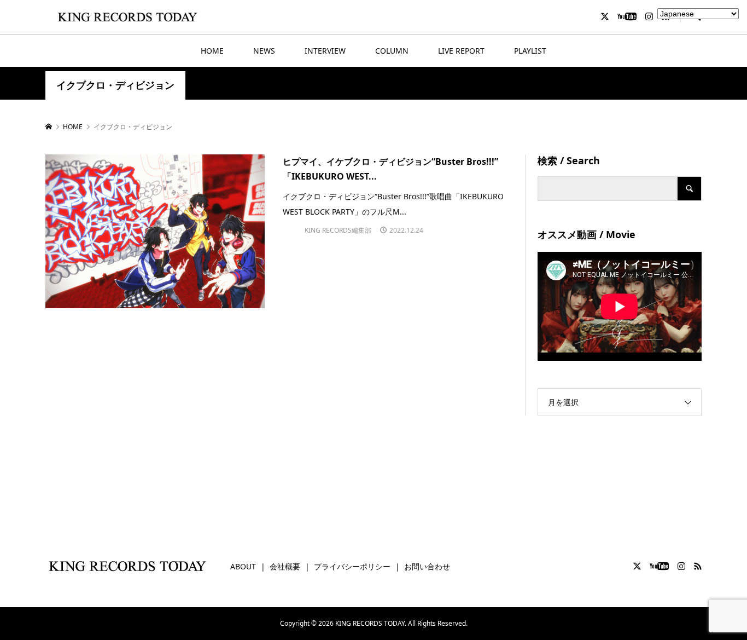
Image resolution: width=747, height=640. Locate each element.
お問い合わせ (427, 566)
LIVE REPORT (461, 50)
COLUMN (391, 50)
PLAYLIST (530, 50)
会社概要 (285, 566)
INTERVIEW (325, 50)
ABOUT (243, 566)
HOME (212, 50)
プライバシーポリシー (352, 566)
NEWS (264, 50)
